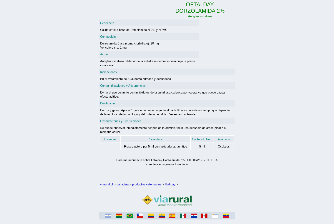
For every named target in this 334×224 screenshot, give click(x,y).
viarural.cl (106, 184)
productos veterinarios (146, 184)
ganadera (123, 184)
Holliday (170, 184)
